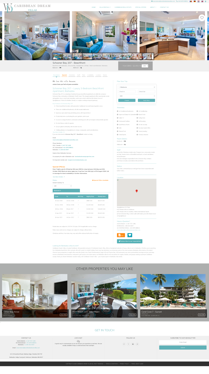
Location (98, 75)
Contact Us (164, 7)
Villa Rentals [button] (104, 7)
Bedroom (55, 67)
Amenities (72, 75)
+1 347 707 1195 (66, 145)
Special (64, 75)
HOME (94, 7)
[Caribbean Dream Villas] (27, 8)
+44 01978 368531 (183, 1)
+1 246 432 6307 (64, 149)
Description (56, 75)
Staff (78, 75)
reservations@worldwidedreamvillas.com (164, 1)
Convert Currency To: (58, 182)
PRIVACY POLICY (124, 364)
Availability (90, 75)
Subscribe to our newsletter (130, 241)
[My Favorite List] (129, 235)
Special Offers (140, 7)
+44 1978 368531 (68, 147)
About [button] (152, 7)
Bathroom (76, 67)
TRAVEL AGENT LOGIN (137, 364)
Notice (105, 75)
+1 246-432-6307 (29, 344)
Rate (83, 75)
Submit (183, 347)
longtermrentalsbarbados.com (77, 160)
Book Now (146, 100)
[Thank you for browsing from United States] (205, 1)
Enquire (127, 100)
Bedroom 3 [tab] (57, 190)
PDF (122, 235)
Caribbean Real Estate (123, 7)
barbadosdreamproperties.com (84, 156)
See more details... (58, 177)
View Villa (63, 315)
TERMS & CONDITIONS (112, 364)
